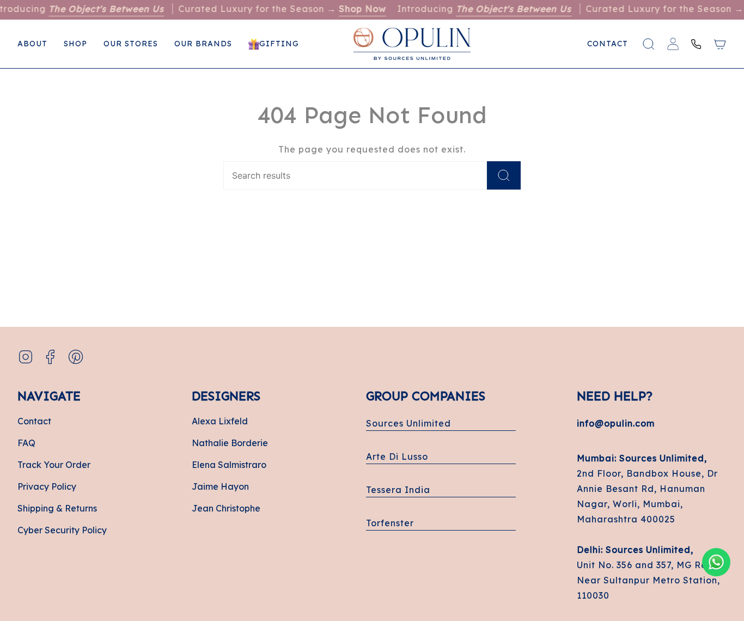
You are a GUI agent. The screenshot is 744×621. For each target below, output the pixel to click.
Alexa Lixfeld (220, 421)
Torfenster (390, 523)
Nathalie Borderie (230, 442)
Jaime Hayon (220, 486)
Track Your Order (53, 464)
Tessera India (398, 489)
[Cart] (720, 44)
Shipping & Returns (57, 508)
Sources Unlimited (408, 423)
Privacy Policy (46, 486)
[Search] (504, 175)
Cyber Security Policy (62, 530)
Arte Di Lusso (397, 456)
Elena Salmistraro (229, 464)
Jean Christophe (226, 508)
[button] (75, 44)
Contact (34, 421)
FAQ (26, 442)
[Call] (696, 44)
